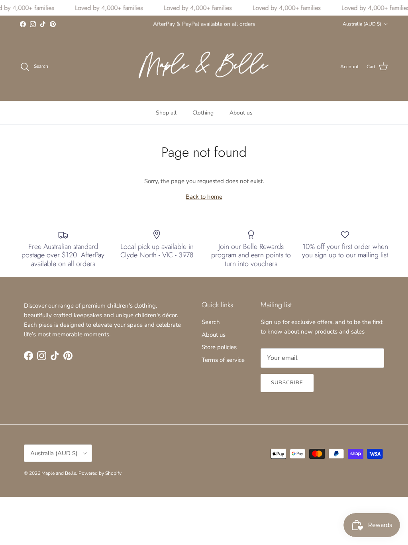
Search (211, 322)
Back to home (204, 197)
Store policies (219, 347)
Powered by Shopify (100, 473)
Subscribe (287, 382)
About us (241, 113)
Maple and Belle (58, 473)
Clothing (203, 113)
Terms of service (223, 360)
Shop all (166, 113)
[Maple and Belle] (204, 66)
